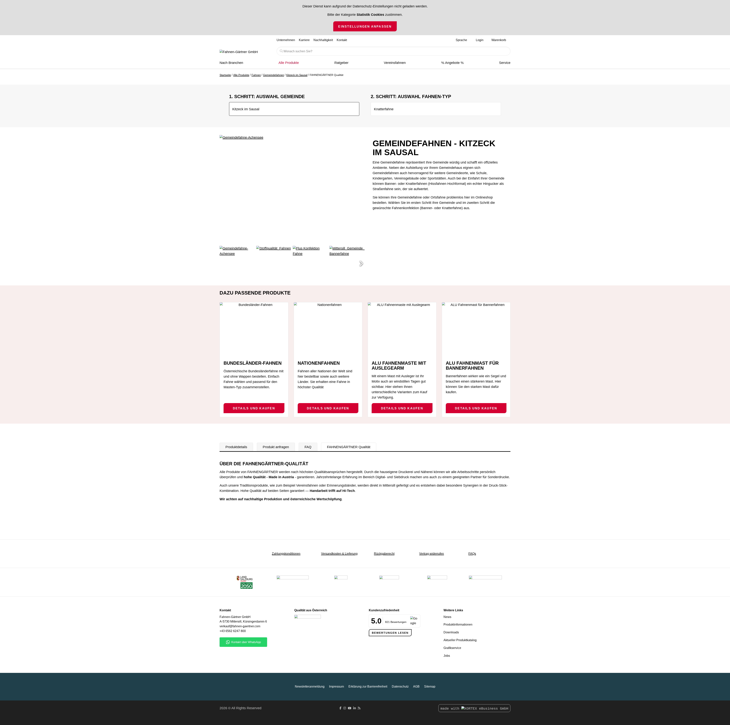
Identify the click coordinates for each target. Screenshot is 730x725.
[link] (437, 582)
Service (504, 63)
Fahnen (256, 74)
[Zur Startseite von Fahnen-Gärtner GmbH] (245, 52)
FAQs (472, 553)
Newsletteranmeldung (310, 686)
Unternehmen (286, 40)
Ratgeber (341, 63)
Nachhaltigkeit (323, 40)
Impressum (336, 686)
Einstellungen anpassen (365, 26)
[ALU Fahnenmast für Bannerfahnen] (476, 329)
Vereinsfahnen (395, 63)
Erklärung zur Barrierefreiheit (367, 686)
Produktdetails (236, 447)
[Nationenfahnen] (328, 329)
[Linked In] (354, 708)
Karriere (304, 40)
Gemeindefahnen (273, 74)
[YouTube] (349, 708)
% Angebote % (452, 63)
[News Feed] (359, 708)
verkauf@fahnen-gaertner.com (240, 626)
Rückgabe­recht (384, 553)
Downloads (451, 632)
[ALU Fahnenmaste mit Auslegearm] (402, 329)
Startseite (225, 74)
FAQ (308, 447)
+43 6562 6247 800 (233, 631)
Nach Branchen (231, 63)
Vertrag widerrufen (431, 553)
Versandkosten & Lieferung (339, 553)
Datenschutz (400, 686)
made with (450, 709)
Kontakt (342, 40)
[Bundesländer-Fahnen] (254, 329)
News (447, 617)
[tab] (236, 447)
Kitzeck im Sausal (296, 74)
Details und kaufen (254, 408)
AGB (416, 686)
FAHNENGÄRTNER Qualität (348, 447)
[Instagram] (344, 708)
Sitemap (429, 686)
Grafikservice (452, 648)
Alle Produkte (289, 63)
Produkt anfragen (276, 447)
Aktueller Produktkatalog (460, 640)
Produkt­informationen (458, 624)
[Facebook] (340, 708)
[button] (361, 263)
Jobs (447, 655)
